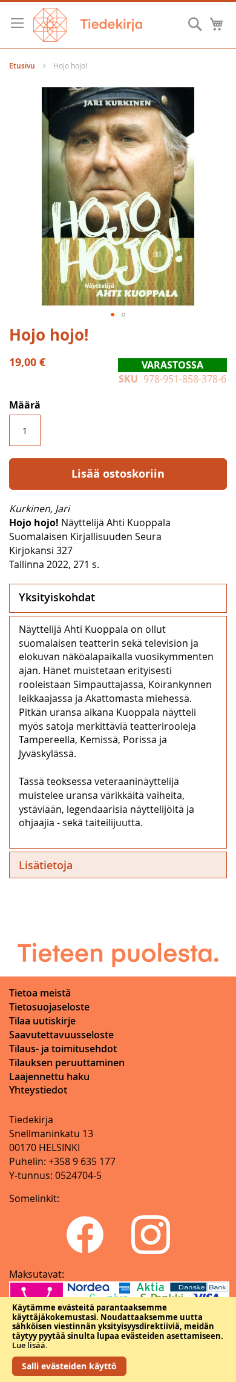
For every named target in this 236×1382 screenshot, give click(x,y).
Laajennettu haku (49, 1076)
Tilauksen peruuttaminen (67, 1062)
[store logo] (87, 25)
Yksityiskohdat (57, 597)
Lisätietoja (46, 865)
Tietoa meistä (40, 993)
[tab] (118, 598)
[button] (112, 314)
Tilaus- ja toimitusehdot (63, 1048)
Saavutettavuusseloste (61, 1034)
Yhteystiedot (38, 1090)
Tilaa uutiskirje (42, 1020)
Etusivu (22, 66)
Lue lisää (28, 1345)
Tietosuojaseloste (49, 1006)
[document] (118, 1339)
